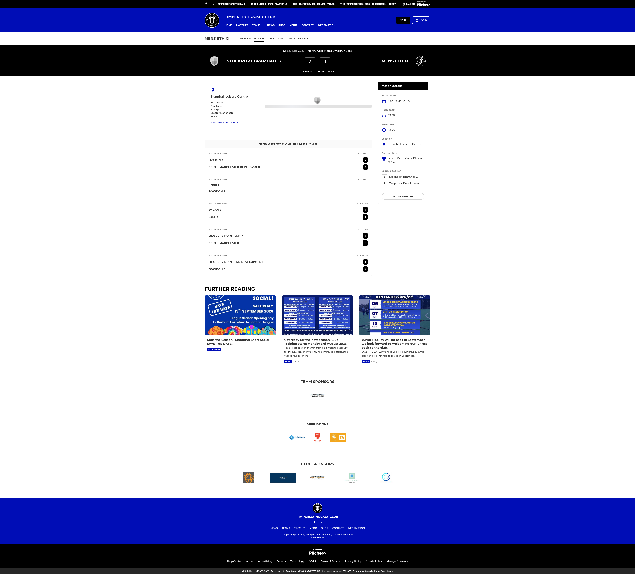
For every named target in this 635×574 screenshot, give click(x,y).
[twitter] (213, 4)
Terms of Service (330, 561)
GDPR (312, 561)
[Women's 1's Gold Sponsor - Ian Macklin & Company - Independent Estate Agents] (283, 478)
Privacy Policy (353, 561)
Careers (281, 561)
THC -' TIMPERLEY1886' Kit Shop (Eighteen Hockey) (368, 4)
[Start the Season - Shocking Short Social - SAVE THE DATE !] (240, 315)
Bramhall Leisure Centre (405, 144)
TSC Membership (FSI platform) (269, 4)
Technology (297, 561)
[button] (228, 25)
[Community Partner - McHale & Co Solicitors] (352, 478)
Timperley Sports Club (231, 4)
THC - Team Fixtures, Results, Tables (314, 4)
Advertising (265, 561)
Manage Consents (397, 561)
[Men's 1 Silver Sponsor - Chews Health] (386, 478)
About (250, 561)
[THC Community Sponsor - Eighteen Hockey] (248, 478)
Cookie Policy (374, 561)
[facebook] (206, 4)
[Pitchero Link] (423, 5)
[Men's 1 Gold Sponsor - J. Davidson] (317, 396)
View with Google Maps (224, 122)
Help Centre (234, 561)
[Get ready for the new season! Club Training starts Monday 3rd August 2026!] (317, 315)
